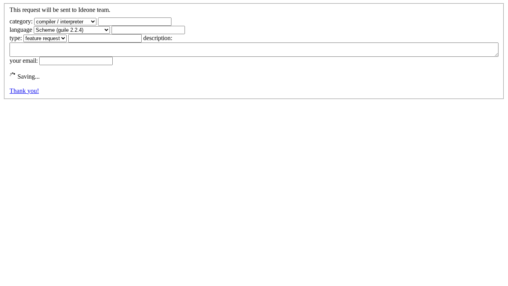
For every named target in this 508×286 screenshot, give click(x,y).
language (21, 29)
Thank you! (24, 90)
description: (157, 38)
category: (21, 21)
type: (16, 38)
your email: (24, 60)
